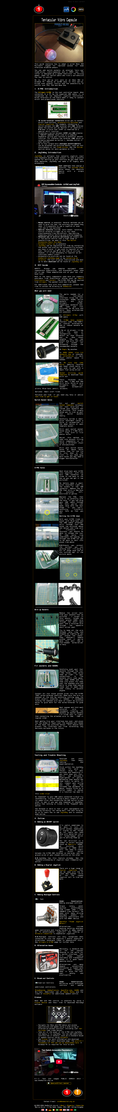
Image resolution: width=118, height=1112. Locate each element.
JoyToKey (38, 156)
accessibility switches (68, 122)
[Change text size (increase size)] (66, 10)
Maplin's (72, 844)
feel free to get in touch (46, 396)
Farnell (52, 280)
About (62, 1105)
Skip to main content (76, 1)
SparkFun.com (66, 990)
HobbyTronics (52, 990)
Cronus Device (40, 1002)
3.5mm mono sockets (73, 320)
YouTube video (78, 167)
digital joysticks (46, 124)
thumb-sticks (62, 147)
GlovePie (47, 993)
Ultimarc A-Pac (70, 315)
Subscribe (80, 1105)
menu (81, 9)
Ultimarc (42, 282)
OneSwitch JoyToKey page (48, 258)
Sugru (64, 349)
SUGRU (76, 990)
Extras (79, 147)
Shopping (70, 1105)
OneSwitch (67, 286)
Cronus (44, 1039)
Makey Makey (69, 992)
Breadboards (40, 990)
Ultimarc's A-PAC (46, 942)
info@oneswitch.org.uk (65, 1101)
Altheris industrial (43, 933)
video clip (44, 793)
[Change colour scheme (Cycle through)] (73, 10)
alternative (68, 356)
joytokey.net (76, 261)
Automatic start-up (46, 244)
